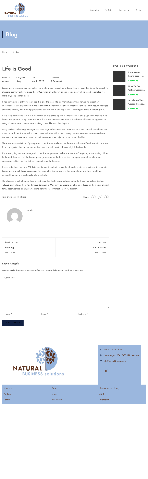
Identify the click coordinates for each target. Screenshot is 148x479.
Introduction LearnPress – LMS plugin (135, 76)
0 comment (56, 81)
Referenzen (56, 399)
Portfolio (108, 10)
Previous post (11, 242)
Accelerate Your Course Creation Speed (136, 104)
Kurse (54, 388)
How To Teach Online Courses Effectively (135, 90)
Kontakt (139, 10)
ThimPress (21, 196)
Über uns (122, 10)
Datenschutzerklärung (109, 388)
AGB (101, 394)
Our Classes (99, 247)
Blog (17, 52)
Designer (11, 196)
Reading (9, 247)
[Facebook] (93, 197)
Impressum (104, 399)
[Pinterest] (106, 197)
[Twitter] (100, 197)
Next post (101, 242)
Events (54, 394)
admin (5, 81)
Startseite (94, 10)
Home (4, 52)
